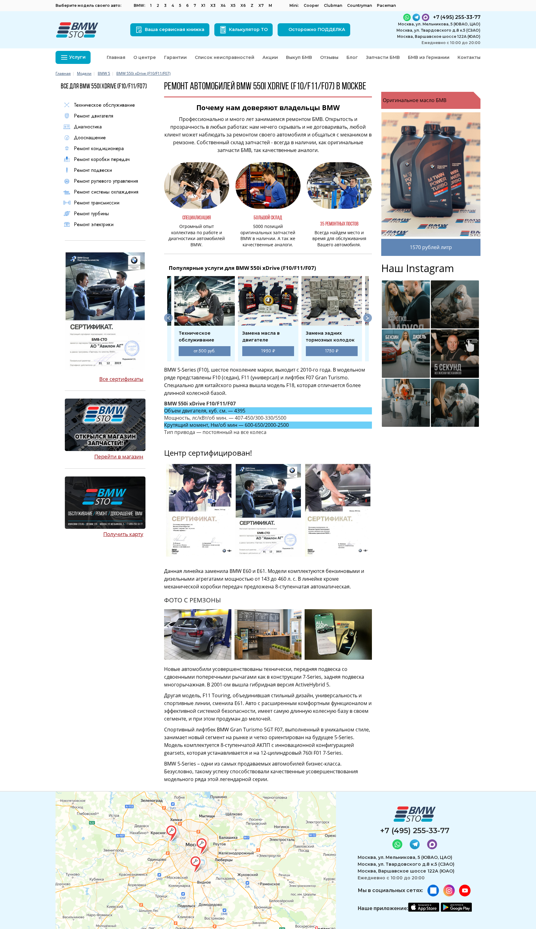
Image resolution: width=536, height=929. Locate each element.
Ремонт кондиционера (99, 148)
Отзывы (329, 57)
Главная (116, 57)
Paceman (386, 5)
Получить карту (123, 534)
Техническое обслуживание (104, 105)
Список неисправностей (224, 57)
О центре (144, 57)
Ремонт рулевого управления (106, 181)
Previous (168, 318)
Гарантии (175, 57)
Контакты (469, 57)
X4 (223, 5)
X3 (213, 5)
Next (367, 318)
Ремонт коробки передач (102, 159)
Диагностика (88, 126)
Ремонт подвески (93, 170)
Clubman (333, 5)
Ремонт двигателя (93, 116)
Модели (84, 73)
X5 (232, 5)
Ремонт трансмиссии (96, 202)
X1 (203, 5)
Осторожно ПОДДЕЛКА (316, 29)
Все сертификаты (121, 378)
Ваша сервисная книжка (174, 29)
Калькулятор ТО (248, 29)
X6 (243, 5)
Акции (270, 57)
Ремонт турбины (91, 213)
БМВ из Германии (428, 57)
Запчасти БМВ (383, 57)
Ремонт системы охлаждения (106, 192)
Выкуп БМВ (299, 57)
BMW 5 (104, 73)
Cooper (311, 5)
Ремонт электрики (94, 224)
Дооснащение (90, 137)
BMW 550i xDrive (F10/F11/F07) (143, 73)
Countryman (359, 5)
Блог (352, 57)
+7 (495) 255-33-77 (414, 830)
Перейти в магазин (118, 456)
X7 (261, 5)
